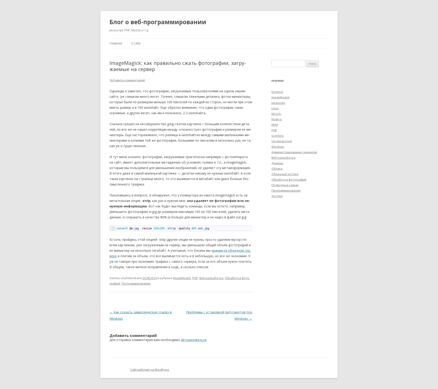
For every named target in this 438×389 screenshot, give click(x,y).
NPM (274, 125)
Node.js (276, 119)
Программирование (136, 283)
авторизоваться (193, 340)
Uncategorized (281, 141)
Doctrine (277, 92)
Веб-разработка (211, 278)
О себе (136, 43)
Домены (277, 163)
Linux (275, 108)
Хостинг (277, 196)
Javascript (278, 103)
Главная (116, 43)
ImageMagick (182, 278)
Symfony (277, 136)
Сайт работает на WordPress (149, 370)
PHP (195, 278)
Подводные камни (284, 185)
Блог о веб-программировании (158, 22)
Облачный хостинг (285, 174)
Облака (276, 169)
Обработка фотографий (288, 179)
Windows (277, 147)
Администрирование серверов (294, 152)
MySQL (276, 114)
